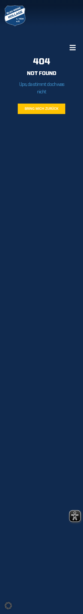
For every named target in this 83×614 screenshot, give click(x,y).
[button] (8, 605)
